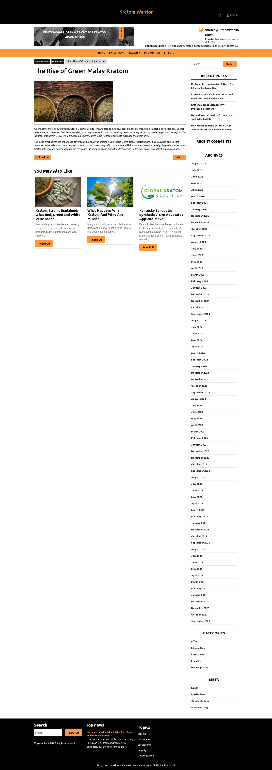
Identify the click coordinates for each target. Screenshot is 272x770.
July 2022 (196, 484)
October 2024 (199, 307)
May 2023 (196, 418)
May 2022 (196, 497)
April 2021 (197, 575)
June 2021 (197, 562)
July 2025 (196, 248)
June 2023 (197, 412)
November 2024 (200, 301)
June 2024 (197, 333)
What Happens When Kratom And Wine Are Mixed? (105, 214)
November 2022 (200, 457)
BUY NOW (121, 33)
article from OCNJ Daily (56, 136)
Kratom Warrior (136, 11)
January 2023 (199, 444)
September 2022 (200, 470)
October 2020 (199, 614)
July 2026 (196, 170)
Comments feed (200, 701)
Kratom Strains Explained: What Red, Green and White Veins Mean (57, 215)
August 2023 (198, 399)
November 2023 (200, 379)
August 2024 (198, 320)
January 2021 (199, 595)
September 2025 (200, 235)
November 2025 (200, 222)
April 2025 (197, 268)
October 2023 (199, 385)
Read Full (46, 244)
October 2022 (199, 464)
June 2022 (197, 490)
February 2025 (199, 281)
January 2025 (199, 287)
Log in (194, 688)
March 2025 (198, 274)
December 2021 (200, 529)
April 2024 (197, 346)
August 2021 (198, 549)
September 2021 (200, 542)
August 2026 (198, 163)
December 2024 (200, 294)
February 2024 (199, 359)
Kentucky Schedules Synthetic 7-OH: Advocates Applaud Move (161, 215)
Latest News (117, 53)
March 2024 (198, 353)
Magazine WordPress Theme (113, 765)
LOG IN (234, 15)
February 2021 (199, 588)
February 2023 (199, 438)
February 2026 (199, 202)
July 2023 (196, 405)
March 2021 (198, 582)
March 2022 (198, 510)
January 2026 (199, 209)
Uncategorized (199, 667)
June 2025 (197, 255)
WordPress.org (199, 707)
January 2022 (199, 523)
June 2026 (197, 176)
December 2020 (200, 601)
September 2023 (200, 392)
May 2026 (196, 183)
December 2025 (200, 216)
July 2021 (196, 555)
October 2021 (199, 536)
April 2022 (197, 503)
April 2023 (197, 425)
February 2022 (199, 516)
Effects (169, 53)
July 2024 (196, 327)
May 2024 (196, 340)
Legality (134, 53)
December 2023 (200, 372)
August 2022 (198, 477)
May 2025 (196, 261)
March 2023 (198, 431)
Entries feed (198, 694)
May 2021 (196, 568)
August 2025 (198, 242)
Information (152, 53)
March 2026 (198, 196)
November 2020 (200, 608)
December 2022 (200, 451)
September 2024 (200, 314)
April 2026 (197, 189)
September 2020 (200, 621)
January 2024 (199, 366)
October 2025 (199, 229)
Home (101, 53)
